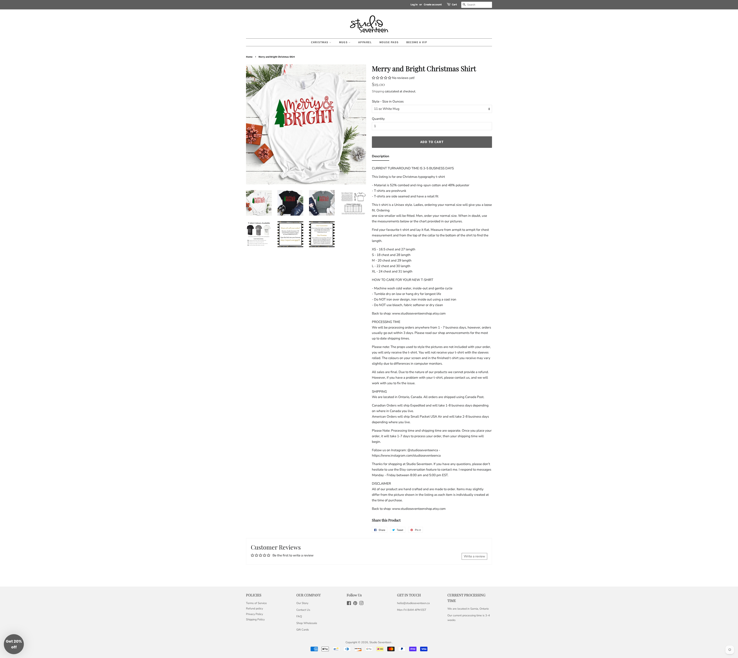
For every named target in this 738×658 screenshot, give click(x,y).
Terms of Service (256, 603)
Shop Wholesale (306, 623)
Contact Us (303, 610)
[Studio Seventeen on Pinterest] (355, 604)
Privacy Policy (254, 614)
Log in (414, 5)
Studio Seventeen (380, 642)
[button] (382, 78)
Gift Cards (302, 630)
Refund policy (254, 608)
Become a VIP (416, 42)
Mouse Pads (389, 42)
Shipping (378, 91)
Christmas (320, 42)
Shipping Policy (255, 619)
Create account (433, 5)
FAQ (299, 616)
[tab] (380, 157)
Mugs (344, 42)
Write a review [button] (474, 556)
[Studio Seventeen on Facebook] (349, 604)
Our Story (302, 603)
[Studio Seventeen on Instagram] (361, 604)
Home (249, 57)
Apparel (365, 42)
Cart (454, 5)
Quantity (378, 119)
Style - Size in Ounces (388, 101)
